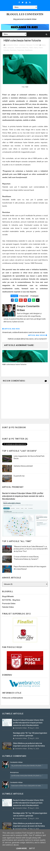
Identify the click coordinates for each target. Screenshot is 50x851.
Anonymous (14, 772)
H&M (31, 47)
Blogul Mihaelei (8, 596)
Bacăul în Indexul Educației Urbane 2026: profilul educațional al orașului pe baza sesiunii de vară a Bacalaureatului (23, 496)
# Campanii (34, 296)
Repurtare (20, 50)
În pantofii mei (19, 476)
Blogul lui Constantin (25, 14)
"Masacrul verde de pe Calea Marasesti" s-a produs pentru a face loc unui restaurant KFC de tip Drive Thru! (31, 549)
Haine (36, 47)
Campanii (10, 47)
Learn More (21, 848)
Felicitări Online (8, 607)
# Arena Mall (23, 296)
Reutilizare (28, 50)
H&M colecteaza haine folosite (14, 364)
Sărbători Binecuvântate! (23, 466)
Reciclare (13, 50)
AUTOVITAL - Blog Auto (11, 600)
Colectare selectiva (21, 47)
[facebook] (19, 2)
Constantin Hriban (16, 762)
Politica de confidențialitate (12, 698)
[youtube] (26, 2)
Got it (32, 848)
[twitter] (22, 2)
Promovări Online (8, 604)
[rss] (30, 2)
